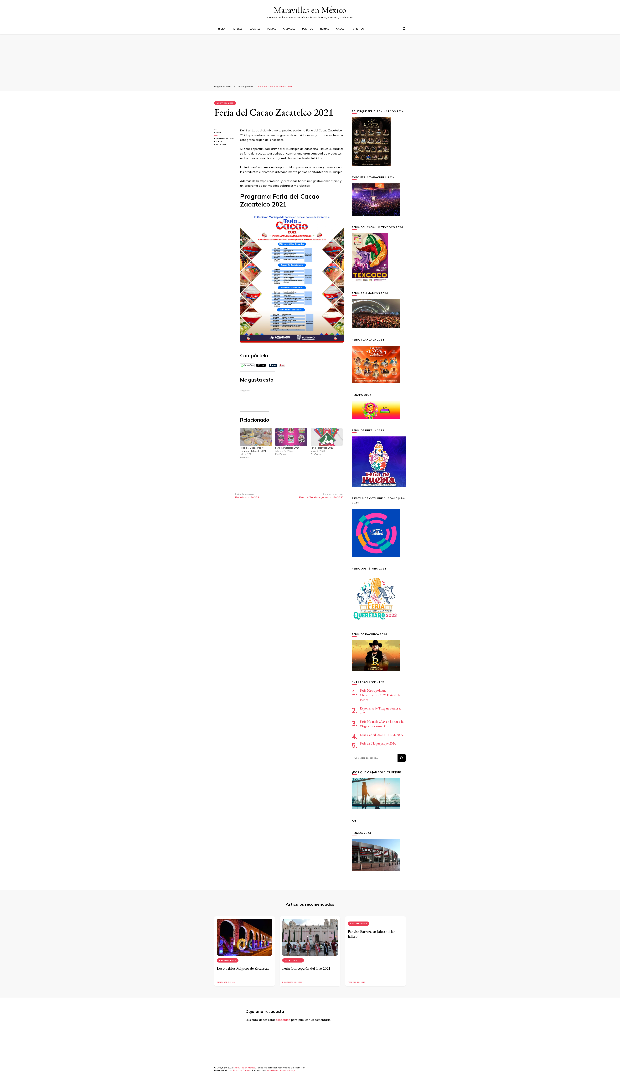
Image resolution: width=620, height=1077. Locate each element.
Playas (271, 28)
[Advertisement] (310, 58)
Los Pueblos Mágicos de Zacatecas (243, 968)
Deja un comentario (224, 143)
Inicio (221, 28)
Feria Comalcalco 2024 (287, 447)
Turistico (357, 28)
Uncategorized (225, 103)
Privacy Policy (287, 1070)
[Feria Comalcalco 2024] (291, 437)
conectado (283, 1020)
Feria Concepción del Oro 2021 (306, 968)
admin (217, 132)
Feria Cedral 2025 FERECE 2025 (381, 735)
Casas (340, 28)
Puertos (307, 28)
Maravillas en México (310, 10)
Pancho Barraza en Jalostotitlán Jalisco (372, 934)
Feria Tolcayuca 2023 (322, 447)
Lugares (254, 28)
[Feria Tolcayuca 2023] (327, 437)
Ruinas (324, 28)
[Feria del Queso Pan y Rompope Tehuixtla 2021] (256, 437)
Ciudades (289, 28)
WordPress (273, 1070)
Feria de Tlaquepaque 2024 (378, 743)
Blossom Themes (242, 1070)
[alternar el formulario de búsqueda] (404, 28)
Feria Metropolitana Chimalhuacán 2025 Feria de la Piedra (380, 695)
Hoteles (237, 28)
